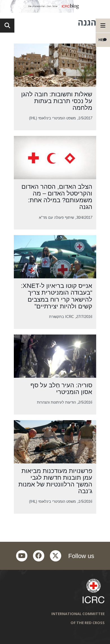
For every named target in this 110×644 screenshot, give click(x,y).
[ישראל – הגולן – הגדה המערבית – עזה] (55, 6)
